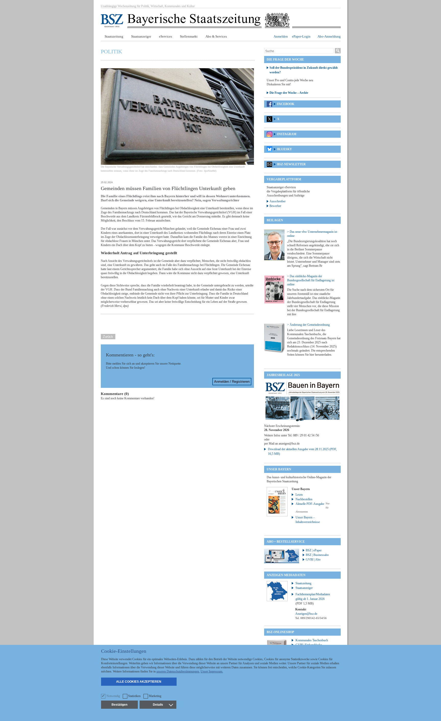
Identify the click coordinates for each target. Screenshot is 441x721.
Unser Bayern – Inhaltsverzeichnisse (308, 520)
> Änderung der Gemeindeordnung (308, 325)
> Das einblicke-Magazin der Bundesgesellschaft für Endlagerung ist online (310, 280)
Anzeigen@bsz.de (306, 613)
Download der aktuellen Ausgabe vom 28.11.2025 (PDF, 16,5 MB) (302, 451)
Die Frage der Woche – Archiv (289, 93)
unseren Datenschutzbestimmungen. (178, 671)
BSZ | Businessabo (317, 555)
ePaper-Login (301, 36)
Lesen (299, 494)
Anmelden (281, 36)
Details (158, 704)
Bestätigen (119, 704)
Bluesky (284, 149)
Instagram (286, 134)
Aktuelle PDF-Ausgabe (310, 504)
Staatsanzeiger (141, 36)
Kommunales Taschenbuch (312, 640)
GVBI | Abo (313, 559)
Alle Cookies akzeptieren (138, 681)
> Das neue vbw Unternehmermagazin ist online (312, 234)
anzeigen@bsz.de (289, 443)
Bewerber (275, 206)
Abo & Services (216, 36)
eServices (165, 36)
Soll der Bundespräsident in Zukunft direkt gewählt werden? (304, 70)
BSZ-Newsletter (291, 164)
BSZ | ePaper (314, 550)
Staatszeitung (114, 36)
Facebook (285, 104)
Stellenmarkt (189, 36)
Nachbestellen (304, 499)
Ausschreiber (278, 201)
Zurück (108, 337)
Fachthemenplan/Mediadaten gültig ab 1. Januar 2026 (313, 598)
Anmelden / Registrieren (232, 381)
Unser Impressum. (212, 671)
